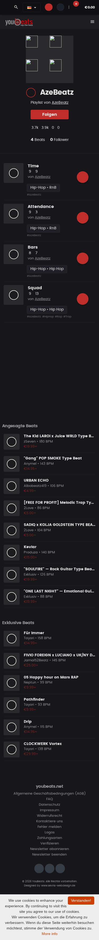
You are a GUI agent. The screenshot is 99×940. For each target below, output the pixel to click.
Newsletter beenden (49, 854)
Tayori (29, 638)
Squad (35, 288)
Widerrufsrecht (49, 816)
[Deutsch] (29, 7)
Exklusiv (30, 574)
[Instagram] (39, 868)
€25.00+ (31, 665)
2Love (29, 508)
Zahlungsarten (49, 838)
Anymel (30, 464)
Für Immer (34, 633)
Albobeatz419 (35, 486)
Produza (31, 552)
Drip (28, 722)
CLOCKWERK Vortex (43, 744)
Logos (50, 832)
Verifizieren (49, 843)
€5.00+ (30, 513)
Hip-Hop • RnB (43, 187)
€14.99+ (30, 643)
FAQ (49, 799)
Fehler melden (49, 827)
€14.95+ (30, 469)
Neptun (30, 682)
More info (50, 934)
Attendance (41, 207)
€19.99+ (30, 446)
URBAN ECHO (36, 480)
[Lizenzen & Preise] (82, 177)
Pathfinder (34, 699)
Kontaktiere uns (49, 821)
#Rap (58, 316)
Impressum (49, 810)
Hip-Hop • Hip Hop (47, 269)
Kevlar (30, 547)
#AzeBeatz (34, 194)
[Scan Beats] (31, 92)
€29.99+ (31, 754)
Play (13, 173)
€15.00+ (30, 557)
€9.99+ (30, 687)
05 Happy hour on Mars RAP (51, 677)
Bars (33, 247)
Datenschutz (49, 804)
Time (33, 166)
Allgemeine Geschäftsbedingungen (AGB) (49, 793)
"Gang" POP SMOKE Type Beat (53, 458)
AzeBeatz (60, 103)
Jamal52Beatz (36, 660)
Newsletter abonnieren (49, 849)
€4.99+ (30, 491)
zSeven (30, 441)
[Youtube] (60, 868)
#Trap (67, 316)
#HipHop (48, 316)
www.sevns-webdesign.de (58, 885)
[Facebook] (49, 868)
